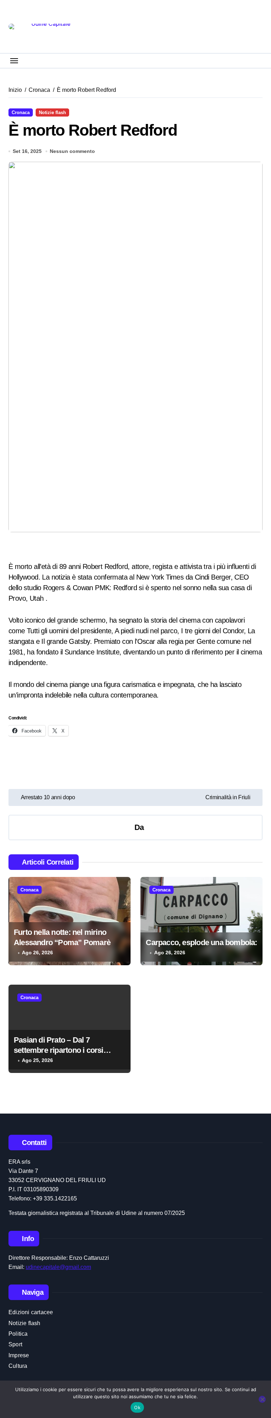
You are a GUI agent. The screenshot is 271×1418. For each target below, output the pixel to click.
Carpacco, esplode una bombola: (201, 942)
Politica (18, 1334)
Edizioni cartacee (30, 1312)
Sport (15, 1344)
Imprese (18, 1355)
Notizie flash (52, 112)
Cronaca (21, 112)
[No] (262, 1399)
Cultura (17, 1366)
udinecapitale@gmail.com (58, 1267)
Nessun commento (72, 151)
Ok (137, 1407)
